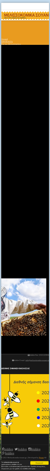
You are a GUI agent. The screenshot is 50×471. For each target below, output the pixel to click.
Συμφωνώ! (39, 463)
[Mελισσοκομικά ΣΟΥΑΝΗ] (25, 15)
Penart (41, 458)
